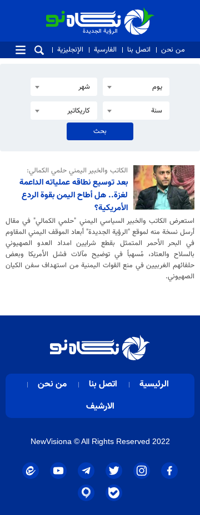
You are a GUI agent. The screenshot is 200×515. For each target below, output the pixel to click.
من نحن (173, 49)
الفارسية (105, 49)
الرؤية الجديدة (130, 12)
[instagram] (141, 470)
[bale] (113, 492)
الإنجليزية (70, 49)
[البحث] (39, 50)
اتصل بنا (139, 49)
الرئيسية (154, 384)
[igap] (86, 492)
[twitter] (113, 470)
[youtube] (58, 470)
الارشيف (100, 407)
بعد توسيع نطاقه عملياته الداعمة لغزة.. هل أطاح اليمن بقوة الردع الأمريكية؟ (73, 195)
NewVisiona (51, 441)
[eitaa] (30, 470)
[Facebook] (169, 470)
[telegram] (86, 470)
